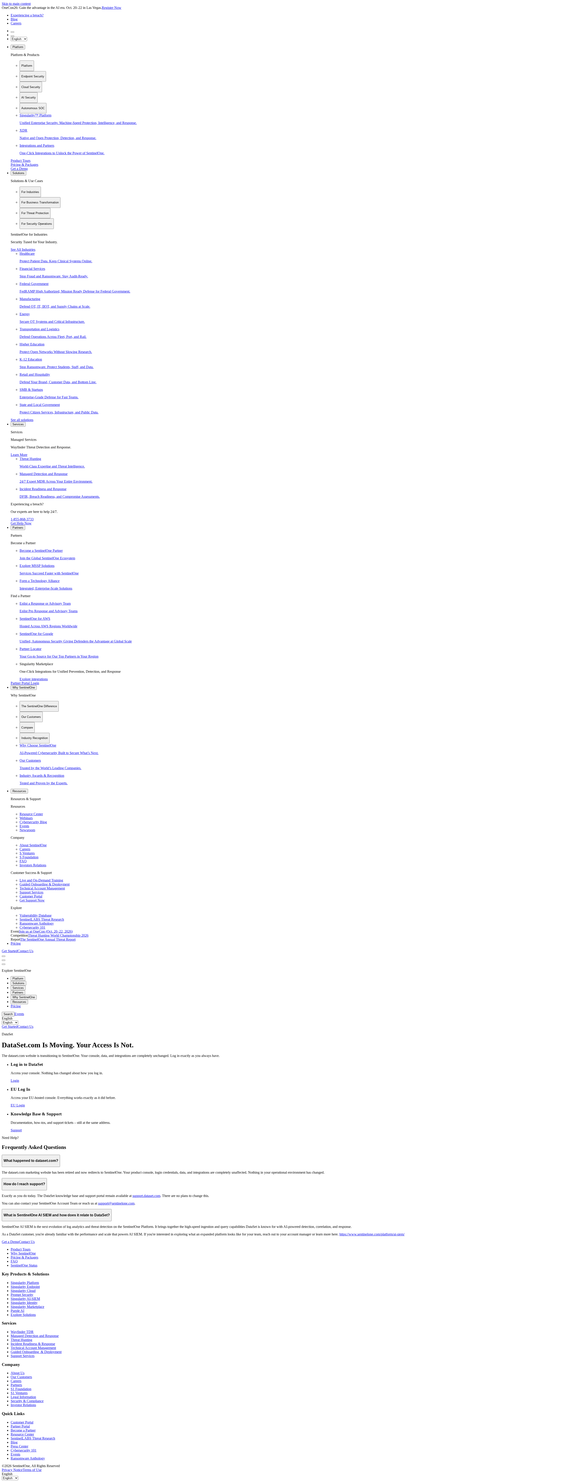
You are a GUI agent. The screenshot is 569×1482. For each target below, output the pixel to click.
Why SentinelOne (23, 687)
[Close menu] (3, 960)
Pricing (16, 943)
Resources (19, 791)
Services (18, 424)
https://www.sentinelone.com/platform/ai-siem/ (372, 1234)
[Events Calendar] (12, 36)
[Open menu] (3, 956)
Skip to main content (16, 4)
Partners (17, 527)
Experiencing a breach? (27, 15)
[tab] (27, 65)
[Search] (12, 32)
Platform (17, 47)
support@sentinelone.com (116, 1203)
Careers (16, 23)
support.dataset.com (146, 1196)
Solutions (18, 173)
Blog (14, 19)
